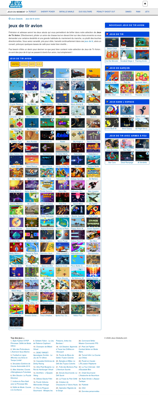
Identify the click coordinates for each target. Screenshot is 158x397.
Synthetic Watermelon (142, 82)
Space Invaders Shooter (47, 241)
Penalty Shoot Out (89, 11)
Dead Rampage (127, 162)
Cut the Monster (112, 61)
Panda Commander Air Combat (47, 191)
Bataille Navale (50, 11)
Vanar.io (93, 116)
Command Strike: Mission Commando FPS (88, 341)
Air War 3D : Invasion (63, 92)
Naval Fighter (32, 92)
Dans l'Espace (31, 228)
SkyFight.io (31, 179)
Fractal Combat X (93, 129)
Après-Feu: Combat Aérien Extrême (63, 315)
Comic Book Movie (112, 128)
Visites (15, 64)
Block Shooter (31, 241)
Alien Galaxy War (16, 154)
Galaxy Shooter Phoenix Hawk (93, 278)
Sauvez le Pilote (62, 228)
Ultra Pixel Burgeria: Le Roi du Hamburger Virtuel (43, 368)
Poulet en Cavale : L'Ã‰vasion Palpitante (87, 362)
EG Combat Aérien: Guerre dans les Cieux (16, 315)
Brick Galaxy (127, 128)
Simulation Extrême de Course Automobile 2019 (20, 364)
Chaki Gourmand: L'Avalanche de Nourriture (89, 374)
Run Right (127, 150)
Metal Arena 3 (31, 116)
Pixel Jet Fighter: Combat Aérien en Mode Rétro (88, 349)
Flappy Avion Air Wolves (78, 228)
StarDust (78, 166)
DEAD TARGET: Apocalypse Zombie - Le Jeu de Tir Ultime (42, 355)
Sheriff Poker (31, 11)
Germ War (63, 191)
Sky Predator (32, 129)
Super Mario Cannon (127, 48)
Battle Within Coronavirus (16, 253)
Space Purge (63, 241)
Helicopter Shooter (78, 191)
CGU (84, 388)
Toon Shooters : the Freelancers (63, 129)
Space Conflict (47, 266)
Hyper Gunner (16, 166)
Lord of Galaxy (47, 203)
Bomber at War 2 (62, 79)
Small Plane (31, 154)
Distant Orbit (112, 48)
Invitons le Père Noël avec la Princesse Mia (20, 382)
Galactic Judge (62, 216)
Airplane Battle (93, 166)
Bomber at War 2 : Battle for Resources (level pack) (78, 92)
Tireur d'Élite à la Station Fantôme (93, 315)
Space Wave (78, 203)
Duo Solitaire (68, 11)
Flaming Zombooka (142, 61)
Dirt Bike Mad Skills (112, 94)
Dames (112, 11)
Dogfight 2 (32, 79)
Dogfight (16, 92)
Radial (62, 141)
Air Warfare (93, 179)
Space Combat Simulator (78, 129)
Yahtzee (141, 11)
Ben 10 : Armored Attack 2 (142, 48)
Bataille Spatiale (78, 216)
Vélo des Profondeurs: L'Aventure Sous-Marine (20, 350)
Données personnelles (90, 391)
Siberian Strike (16, 266)
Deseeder (47, 129)
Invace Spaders (93, 228)
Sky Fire (78, 116)
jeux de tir (89, 41)
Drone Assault (47, 104)
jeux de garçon (119, 68)
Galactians (78, 154)
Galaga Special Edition (78, 179)
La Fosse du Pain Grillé (68, 378)
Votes (24, 64)
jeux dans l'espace (121, 101)
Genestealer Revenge (47, 141)
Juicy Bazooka (112, 150)
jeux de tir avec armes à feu (128, 135)
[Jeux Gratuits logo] (16, 3)
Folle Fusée (93, 216)
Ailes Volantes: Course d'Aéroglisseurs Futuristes (21, 370)
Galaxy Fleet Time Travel (78, 241)
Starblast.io (47, 154)
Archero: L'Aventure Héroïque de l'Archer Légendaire (93, 303)
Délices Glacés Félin (44, 378)
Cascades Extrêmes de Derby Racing (43, 362)
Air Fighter (93, 203)
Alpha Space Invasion (32, 191)
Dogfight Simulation (16, 79)
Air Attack (47, 278)
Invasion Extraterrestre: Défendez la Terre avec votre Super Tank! (32, 315)
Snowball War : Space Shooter (16, 241)
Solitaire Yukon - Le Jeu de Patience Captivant (43, 341)
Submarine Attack (16, 303)
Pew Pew (62, 203)
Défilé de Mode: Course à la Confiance (21, 388)
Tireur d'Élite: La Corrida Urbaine (63, 303)
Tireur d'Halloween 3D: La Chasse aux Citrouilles (47, 315)
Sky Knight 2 (78, 141)
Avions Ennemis (47, 228)
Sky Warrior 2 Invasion (16, 216)
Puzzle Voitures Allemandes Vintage (41, 383)
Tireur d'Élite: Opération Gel (32, 303)
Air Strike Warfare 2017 (63, 154)
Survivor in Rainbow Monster (112, 82)
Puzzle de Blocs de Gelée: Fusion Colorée (65, 356)
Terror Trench (93, 104)
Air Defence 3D (78, 278)
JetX (130, 11)
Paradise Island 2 (142, 94)
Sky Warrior (31, 104)
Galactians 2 (93, 154)
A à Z (39, 64)
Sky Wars (93, 241)
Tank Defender (32, 216)
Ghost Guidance (78, 79)
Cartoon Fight (16, 141)
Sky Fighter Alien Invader (47, 290)
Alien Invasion (93, 191)
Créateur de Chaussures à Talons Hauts (67, 383)
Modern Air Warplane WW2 (93, 266)
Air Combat (31, 203)
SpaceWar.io (47, 116)
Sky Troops (16, 179)
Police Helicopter (47, 216)
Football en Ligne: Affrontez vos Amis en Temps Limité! (19, 357)
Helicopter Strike (62, 179)
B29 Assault (93, 92)
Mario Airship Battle (78, 104)
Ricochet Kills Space (142, 150)
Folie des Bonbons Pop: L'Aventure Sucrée (67, 368)
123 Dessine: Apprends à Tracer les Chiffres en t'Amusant (66, 349)
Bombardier (93, 79)
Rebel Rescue (31, 166)
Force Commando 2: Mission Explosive (16, 328)
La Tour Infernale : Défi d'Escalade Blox (89, 368)
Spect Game (47, 166)
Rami (121, 11)
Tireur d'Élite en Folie (78, 303)
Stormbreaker (93, 253)
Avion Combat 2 (62, 253)
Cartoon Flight (16, 129)
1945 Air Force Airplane (93, 290)
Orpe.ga (62, 116)
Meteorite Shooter (16, 278)
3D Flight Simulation (142, 128)
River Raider (62, 104)
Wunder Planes (32, 266)
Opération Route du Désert (47, 253)
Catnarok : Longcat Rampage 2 (16, 116)
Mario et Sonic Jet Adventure (47, 92)
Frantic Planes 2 (16, 104)
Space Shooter (16, 228)
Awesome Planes (47, 79)
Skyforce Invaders (63, 266)
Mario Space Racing (112, 116)
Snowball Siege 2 (127, 61)
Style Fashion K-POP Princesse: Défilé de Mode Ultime (21, 343)
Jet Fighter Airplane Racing (63, 290)
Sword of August (93, 141)
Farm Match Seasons (127, 94)
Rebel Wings (16, 290)
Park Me (127, 82)
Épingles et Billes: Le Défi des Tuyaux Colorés (65, 362)
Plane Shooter (62, 278)
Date (32, 64)
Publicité (85, 384)
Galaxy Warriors (16, 203)
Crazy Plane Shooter (32, 278)
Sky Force (47, 179)
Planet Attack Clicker (16, 191)
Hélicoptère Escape (78, 253)
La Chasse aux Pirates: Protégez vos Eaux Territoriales (47, 303)
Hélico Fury (77, 315)
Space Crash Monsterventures (142, 116)
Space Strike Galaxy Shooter (32, 290)
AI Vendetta (142, 162)
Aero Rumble (32, 141)
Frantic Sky (127, 116)
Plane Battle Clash (78, 266)
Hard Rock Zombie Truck (78, 290)
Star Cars (112, 162)
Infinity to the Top (62, 166)
